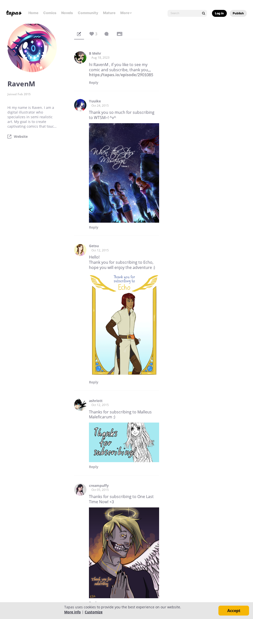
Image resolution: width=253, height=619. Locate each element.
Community (88, 13)
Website (21, 137)
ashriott (96, 401)
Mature (109, 13)
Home (33, 13)
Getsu (94, 246)
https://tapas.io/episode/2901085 (121, 74)
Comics (49, 13)
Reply (93, 82)
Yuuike (95, 101)
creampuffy (99, 485)
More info (72, 612)
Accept (233, 610)
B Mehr (95, 53)
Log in (219, 13)
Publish (238, 13)
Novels (67, 13)
